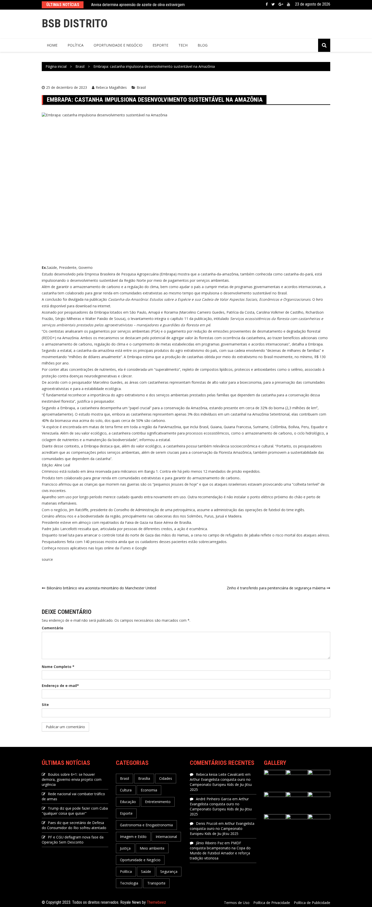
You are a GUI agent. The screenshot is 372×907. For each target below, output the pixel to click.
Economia (149, 790)
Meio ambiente (152, 848)
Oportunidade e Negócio (118, 45)
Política (76, 45)
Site (45, 704)
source (47, 559)
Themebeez (156, 902)
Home (52, 45)
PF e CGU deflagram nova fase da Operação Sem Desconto (73, 840)
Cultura (126, 790)
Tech (183, 45)
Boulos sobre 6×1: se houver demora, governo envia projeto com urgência (71, 779)
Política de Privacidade (271, 902)
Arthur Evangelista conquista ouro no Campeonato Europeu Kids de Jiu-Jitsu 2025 (221, 784)
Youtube (288, 4)
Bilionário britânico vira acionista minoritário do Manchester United (101, 588)
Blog (203, 45)
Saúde (146, 871)
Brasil (141, 87)
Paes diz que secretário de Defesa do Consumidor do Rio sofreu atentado (74, 825)
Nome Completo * (58, 666)
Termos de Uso (237, 902)
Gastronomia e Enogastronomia (146, 825)
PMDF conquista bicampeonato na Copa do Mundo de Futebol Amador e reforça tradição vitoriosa (220, 850)
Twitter (273, 4)
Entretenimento (158, 801)
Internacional (166, 836)
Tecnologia (129, 883)
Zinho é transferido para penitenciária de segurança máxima (276, 588)
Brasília (144, 778)
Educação (128, 801)
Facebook (267, 4)
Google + (281, 4)
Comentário (52, 627)
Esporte (160, 45)
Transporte (156, 883)
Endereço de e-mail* (60, 685)
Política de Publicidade (312, 902)
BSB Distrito (75, 23)
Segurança (168, 871)
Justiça (125, 848)
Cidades (165, 778)
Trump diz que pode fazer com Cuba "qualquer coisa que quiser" (75, 811)
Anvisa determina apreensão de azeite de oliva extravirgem (138, 4)
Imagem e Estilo (133, 836)
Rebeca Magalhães (111, 87)
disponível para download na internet (80, 306)
